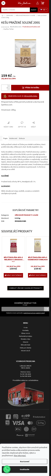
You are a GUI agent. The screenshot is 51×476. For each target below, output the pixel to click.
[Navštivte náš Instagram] (14, 414)
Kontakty (25, 328)
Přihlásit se (45, 307)
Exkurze (24, 340)
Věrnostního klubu (30, 94)
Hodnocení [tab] (13, 137)
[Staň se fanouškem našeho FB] (7, 414)
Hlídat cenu (8, 125)
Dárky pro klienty (24, 346)
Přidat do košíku (31, 86)
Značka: (8, 29)
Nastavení (24, 461)
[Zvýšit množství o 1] (9, 84)
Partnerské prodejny (24, 334)
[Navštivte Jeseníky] (24, 414)
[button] (7, 469)
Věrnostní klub (24, 343)
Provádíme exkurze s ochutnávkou (24, 378)
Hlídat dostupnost (14, 273)
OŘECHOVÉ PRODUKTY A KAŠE (26, 214)
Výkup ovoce (24, 331)
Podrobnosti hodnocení (31, 27)
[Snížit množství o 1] (9, 87)
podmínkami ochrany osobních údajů (33, 311)
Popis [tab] (5, 137)
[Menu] (3, 3)
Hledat (34, 10)
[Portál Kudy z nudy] (38, 414)
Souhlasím (24, 469)
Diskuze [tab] (22, 137)
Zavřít (5, 116)
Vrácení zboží (24, 349)
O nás (24, 325)
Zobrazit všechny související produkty (24, 286)
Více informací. (20, 455)
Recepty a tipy (24, 337)
